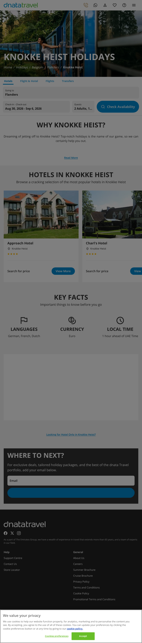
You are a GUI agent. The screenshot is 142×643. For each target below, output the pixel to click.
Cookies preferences (56, 636)
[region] (71, 626)
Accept (83, 636)
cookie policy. (75, 628)
